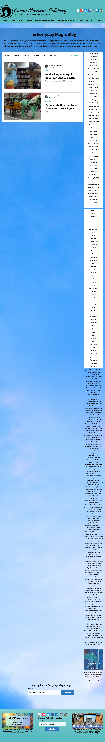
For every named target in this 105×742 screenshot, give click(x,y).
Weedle (98, 628)
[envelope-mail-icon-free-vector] (78, 10)
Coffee (87, 412)
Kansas (101, 482)
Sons (95, 581)
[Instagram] (93, 10)
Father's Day (98, 439)
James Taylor (91, 478)
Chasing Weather (97, 406)
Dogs (100, 428)
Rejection (93, 568)
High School (96, 462)
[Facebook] (89, 10)
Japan (97, 478)
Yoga (86, 637)
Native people (98, 534)
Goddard (98, 451)
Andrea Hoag (96, 372)
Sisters (97, 579)
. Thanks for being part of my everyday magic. (81, 46)
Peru (100, 543)
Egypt (100, 430)
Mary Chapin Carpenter (93, 520)
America (89, 372)
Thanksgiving (89, 595)
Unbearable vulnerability (93, 615)
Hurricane (100, 469)
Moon (100, 532)
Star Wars (96, 583)
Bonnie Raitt (89, 388)
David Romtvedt (97, 419)
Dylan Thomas (94, 430)
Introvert (95, 473)
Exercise (93, 437)
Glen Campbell (91, 451)
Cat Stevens (88, 403)
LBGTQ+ (88, 491)
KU (97, 482)
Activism (26, 56)
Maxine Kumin (90, 529)
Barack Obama (96, 379)
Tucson (91, 613)
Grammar (89, 460)
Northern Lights (89, 541)
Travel (46, 70)
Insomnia (97, 471)
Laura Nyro (93, 498)
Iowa (99, 473)
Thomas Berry (89, 604)
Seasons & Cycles (93, 577)
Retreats (98, 568)
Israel (93, 475)
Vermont (90, 619)
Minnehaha (88, 532)
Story (87, 588)
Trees (100, 610)
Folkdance (89, 444)
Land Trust (90, 496)
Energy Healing (98, 435)
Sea (97, 574)
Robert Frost (88, 570)
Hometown (88, 464)
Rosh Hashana (89, 572)
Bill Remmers (90, 385)
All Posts (7, 56)
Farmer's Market (90, 439)
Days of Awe (97, 421)
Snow (87, 581)
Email (30, 689)
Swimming (99, 590)
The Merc (97, 597)
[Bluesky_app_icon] (85, 10)
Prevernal (100, 561)
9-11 (87, 370)
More (51, 56)
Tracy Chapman (89, 610)
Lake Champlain (96, 491)
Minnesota (95, 532)
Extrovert (99, 437)
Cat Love (98, 401)
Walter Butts (98, 624)
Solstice (91, 581)
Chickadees (93, 408)
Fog (95, 442)
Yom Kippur (91, 637)
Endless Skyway (88, 435)
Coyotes (95, 415)
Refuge (88, 568)
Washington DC (97, 626)
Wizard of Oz (89, 635)
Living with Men (98, 507)
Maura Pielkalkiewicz (93, 527)
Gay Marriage (92, 448)
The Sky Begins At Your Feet (93, 599)
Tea (91, 592)
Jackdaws (98, 475)
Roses (100, 570)
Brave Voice (97, 390)
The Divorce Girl (97, 595)
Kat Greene (97, 484)
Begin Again (91, 383)
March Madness (90, 516)
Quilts (87, 563)
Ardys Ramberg (90, 376)
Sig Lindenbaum (89, 579)
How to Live (98, 466)
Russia (94, 574)
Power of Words (93, 554)
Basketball (89, 381)
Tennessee (100, 592)
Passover (87, 543)
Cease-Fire (88, 406)
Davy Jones (90, 421)
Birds (96, 385)
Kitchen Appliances (90, 489)
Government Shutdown (93, 455)
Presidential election (90, 561)
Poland (98, 552)
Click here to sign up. (91, 733)
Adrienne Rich (93, 370)
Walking (98, 622)
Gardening (88, 446)
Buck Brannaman (90, 397)
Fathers (87, 442)
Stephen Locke (98, 586)
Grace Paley (90, 457)
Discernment (89, 428)
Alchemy (100, 370)
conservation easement (92, 642)
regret (99, 644)
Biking (97, 383)
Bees (99, 381)
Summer (87, 590)
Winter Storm (96, 633)
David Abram (88, 419)
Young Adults (99, 637)
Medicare (98, 529)
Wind (101, 631)
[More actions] (77, 66)
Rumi (90, 574)
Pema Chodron (95, 543)
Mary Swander (97, 523)
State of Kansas (89, 586)
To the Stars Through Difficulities (93, 606)
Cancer (90, 399)
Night (101, 538)
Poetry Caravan (91, 552)
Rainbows (98, 563)
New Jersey (99, 536)
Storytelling (92, 588)
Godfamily (94, 453)
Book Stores (90, 390)
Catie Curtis (95, 403)
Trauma (96, 610)
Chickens (99, 408)
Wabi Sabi (96, 619)
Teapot (94, 592)
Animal (16, 56)
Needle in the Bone (90, 536)
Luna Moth (89, 514)
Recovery (98, 565)
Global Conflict (49, 101)
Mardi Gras (98, 516)
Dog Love (95, 428)
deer (100, 642)
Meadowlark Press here (57, 46)
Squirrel (90, 583)
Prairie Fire (96, 559)
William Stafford (94, 631)
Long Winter (89, 509)
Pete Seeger (90, 545)
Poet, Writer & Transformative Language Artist (33, 14)
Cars (94, 401)
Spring (99, 581)
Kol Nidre (99, 489)
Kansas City (90, 484)
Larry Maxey (96, 496)
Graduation (97, 457)
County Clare (89, 415)
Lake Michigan (89, 493)
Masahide (88, 525)
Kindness (99, 487)
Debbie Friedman (97, 424)
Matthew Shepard (96, 525)
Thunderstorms (97, 604)
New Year (87, 538)
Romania (95, 570)
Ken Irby (94, 487)
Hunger (94, 469)
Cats (101, 403)
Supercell (93, 590)
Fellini (91, 442)
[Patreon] (81, 10)
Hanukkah (90, 462)
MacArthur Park (96, 514)
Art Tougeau (98, 376)
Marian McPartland (93, 518)
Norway (96, 541)
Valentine (98, 617)
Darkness (90, 417)
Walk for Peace (91, 622)
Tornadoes (96, 608)
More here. (20, 733)
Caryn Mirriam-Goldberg (40, 10)
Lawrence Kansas (93, 502)
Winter (89, 633)
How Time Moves (90, 466)
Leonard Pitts (98, 505)
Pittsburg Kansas (97, 547)
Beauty (36, 56)
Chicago (87, 408)
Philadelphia (88, 547)
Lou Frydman (97, 509)
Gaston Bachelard (97, 446)
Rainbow (92, 563)
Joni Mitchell (88, 482)
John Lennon (97, 480)
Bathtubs (95, 381)
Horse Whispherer (97, 464)
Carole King (89, 401)
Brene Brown (93, 392)
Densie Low (96, 426)
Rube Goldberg (98, 572)
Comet (100, 412)
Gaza (97, 448)
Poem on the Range (93, 550)
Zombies (93, 640)
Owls (101, 541)
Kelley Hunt (88, 487)
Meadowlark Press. (95, 681)
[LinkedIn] (97, 10)
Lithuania (90, 507)
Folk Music (99, 442)
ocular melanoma (91, 644)
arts (44, 56)
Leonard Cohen (89, 505)
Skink (100, 579)
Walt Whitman (89, 624)
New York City (95, 538)
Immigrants (90, 471)
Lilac (85, 507)
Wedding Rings (91, 628)
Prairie (90, 559)
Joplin (94, 482)
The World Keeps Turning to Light (93, 601)
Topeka (90, 608)
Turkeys (96, 613)
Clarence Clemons (97, 410)
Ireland (89, 475)
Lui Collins (98, 511)
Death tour (88, 424)
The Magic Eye (91, 597)
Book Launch (97, 388)
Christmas (88, 410)
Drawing (87, 430)
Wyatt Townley (97, 635)
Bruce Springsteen (93, 394)
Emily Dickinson (93, 433)
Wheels (86, 631)
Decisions (90, 426)
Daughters (97, 417)
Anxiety (96, 374)
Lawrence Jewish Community (93, 500)
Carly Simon (95, 399)
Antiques (91, 374)
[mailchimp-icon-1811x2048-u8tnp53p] (101, 10)
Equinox (88, 437)
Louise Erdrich (90, 511)
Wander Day (88, 626)
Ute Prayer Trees (90, 617)
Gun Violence (96, 460)
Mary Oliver (89, 523)
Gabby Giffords (97, 444)
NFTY (91, 534)
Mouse (87, 534)
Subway (99, 588)
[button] (62, 56)
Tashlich (86, 592)
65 (85, 370)
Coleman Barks (93, 412)
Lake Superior (98, 493)
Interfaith (89, 473)
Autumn (89, 379)
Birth (99, 385)
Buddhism (99, 397)
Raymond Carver (90, 565)
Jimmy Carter (90, 480)
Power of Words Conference (93, 556)
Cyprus (100, 415)
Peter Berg (97, 545)
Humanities (87, 469)
